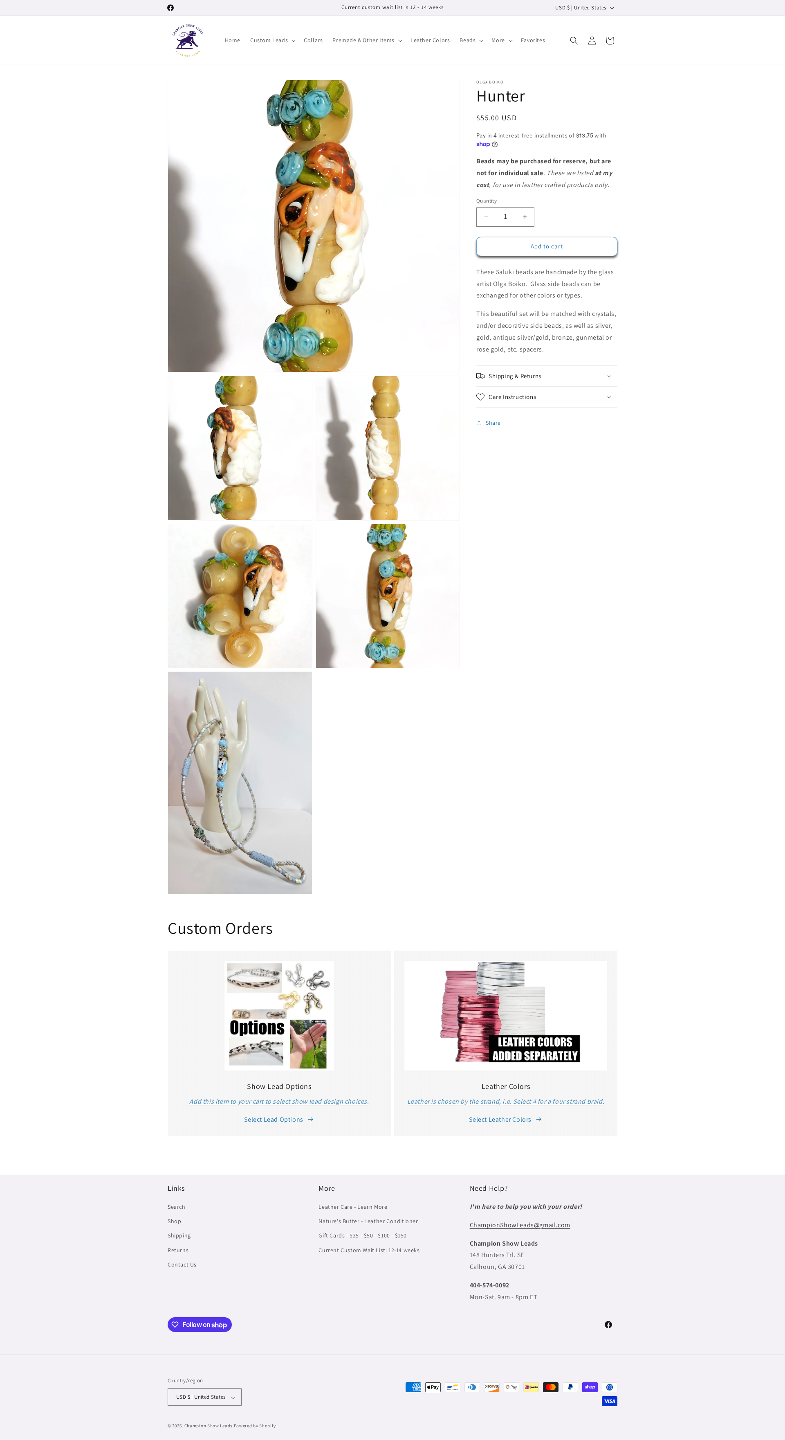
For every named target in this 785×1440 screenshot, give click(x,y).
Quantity (486, 200)
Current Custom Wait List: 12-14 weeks (368, 1250)
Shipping (179, 1235)
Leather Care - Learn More (352, 1207)
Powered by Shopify (255, 1426)
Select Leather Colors (500, 1119)
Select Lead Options (273, 1119)
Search (177, 1207)
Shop (174, 1221)
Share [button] (493, 422)
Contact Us (182, 1264)
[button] (272, 40)
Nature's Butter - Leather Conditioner (368, 1221)
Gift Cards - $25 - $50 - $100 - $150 (362, 1235)
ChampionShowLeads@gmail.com (520, 1225)
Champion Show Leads (208, 1426)
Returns (178, 1250)
